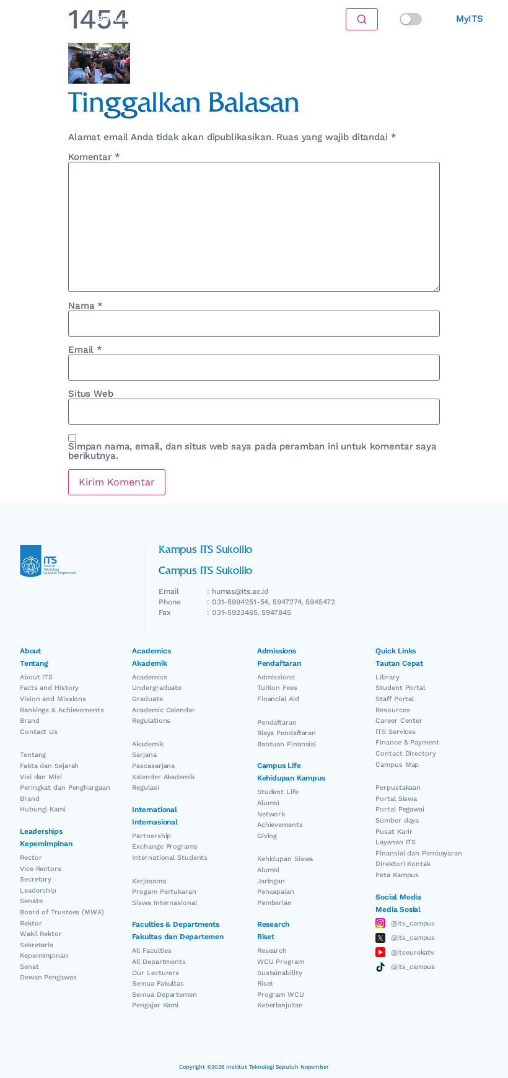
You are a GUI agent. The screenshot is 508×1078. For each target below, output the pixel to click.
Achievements (280, 825)
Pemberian (274, 903)
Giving (267, 836)
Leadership (38, 890)
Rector (31, 858)
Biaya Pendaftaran (286, 733)
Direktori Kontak (402, 864)
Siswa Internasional (164, 903)
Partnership (151, 836)
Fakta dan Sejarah (49, 766)
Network (271, 814)
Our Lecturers (155, 973)
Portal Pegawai (399, 809)
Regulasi (145, 788)
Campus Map (397, 765)
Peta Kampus (397, 875)
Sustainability (279, 973)
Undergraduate (157, 688)
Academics (149, 677)
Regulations (151, 721)
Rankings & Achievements (62, 710)
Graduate (147, 699)
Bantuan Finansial (286, 744)
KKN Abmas (301, 19)
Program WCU (280, 995)
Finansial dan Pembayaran (418, 853)
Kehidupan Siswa (285, 859)
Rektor (31, 923)
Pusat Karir (394, 832)
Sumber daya (397, 820)
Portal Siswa (396, 799)
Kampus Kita (203, 19)
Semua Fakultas (158, 983)
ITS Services (395, 732)
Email (85, 350)
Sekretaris (36, 945)
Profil (253, 19)
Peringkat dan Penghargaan (65, 788)
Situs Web (90, 394)
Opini (153, 19)
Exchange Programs (164, 846)
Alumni (268, 803)
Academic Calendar (163, 710)
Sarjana (144, 755)
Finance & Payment (407, 742)
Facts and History (49, 688)
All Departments (159, 962)
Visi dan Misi (41, 777)
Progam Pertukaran (164, 892)
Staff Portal (394, 699)
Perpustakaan (398, 788)
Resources (392, 710)
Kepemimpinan (44, 956)
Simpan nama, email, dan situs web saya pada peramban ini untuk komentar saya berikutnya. (252, 451)
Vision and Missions (53, 699)
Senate (31, 901)
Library (387, 677)
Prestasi (113, 19)
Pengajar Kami (155, 1005)
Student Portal (400, 688)
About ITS (36, 677)
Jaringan (271, 881)
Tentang (33, 755)
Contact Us (39, 732)
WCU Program (280, 962)
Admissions (276, 677)
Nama (85, 306)
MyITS (469, 18)
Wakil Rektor (41, 934)
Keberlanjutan (280, 1005)
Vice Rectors (40, 869)
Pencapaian (275, 892)
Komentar (94, 157)
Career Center (399, 721)
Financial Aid (278, 699)
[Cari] (362, 19)
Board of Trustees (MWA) (62, 912)
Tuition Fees (277, 688)
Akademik (147, 744)
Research (272, 951)
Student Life (278, 792)
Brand (30, 721)
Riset (265, 983)
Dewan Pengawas (48, 977)
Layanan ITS (395, 842)
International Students (170, 858)
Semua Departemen (164, 995)
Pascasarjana (153, 766)
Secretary (35, 879)
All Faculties (152, 951)
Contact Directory (405, 753)
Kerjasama (148, 881)
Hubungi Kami (43, 809)
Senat (29, 967)
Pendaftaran (277, 722)
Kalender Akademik (163, 777)
